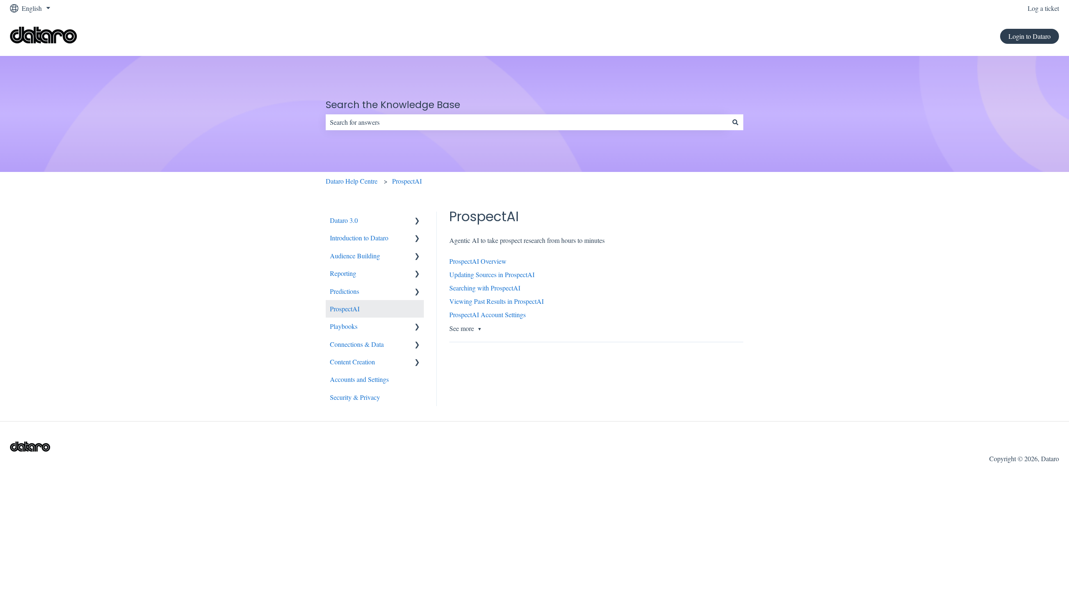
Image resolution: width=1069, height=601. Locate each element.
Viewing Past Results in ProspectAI (496, 301)
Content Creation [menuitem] (352, 361)
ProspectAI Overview (478, 261)
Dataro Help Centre (351, 181)
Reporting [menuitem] (343, 273)
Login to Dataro (1029, 36)
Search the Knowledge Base (393, 104)
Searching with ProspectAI (484, 287)
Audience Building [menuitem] (355, 255)
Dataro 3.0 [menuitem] (344, 220)
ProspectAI (407, 181)
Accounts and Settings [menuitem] (359, 379)
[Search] (735, 122)
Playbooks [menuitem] (343, 326)
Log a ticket (1043, 8)
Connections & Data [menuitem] (357, 344)
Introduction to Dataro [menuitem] (359, 237)
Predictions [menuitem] (344, 291)
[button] (417, 221)
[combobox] (526, 122)
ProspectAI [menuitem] (345, 308)
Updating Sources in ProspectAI (491, 274)
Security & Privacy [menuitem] (355, 397)
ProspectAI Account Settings (487, 314)
